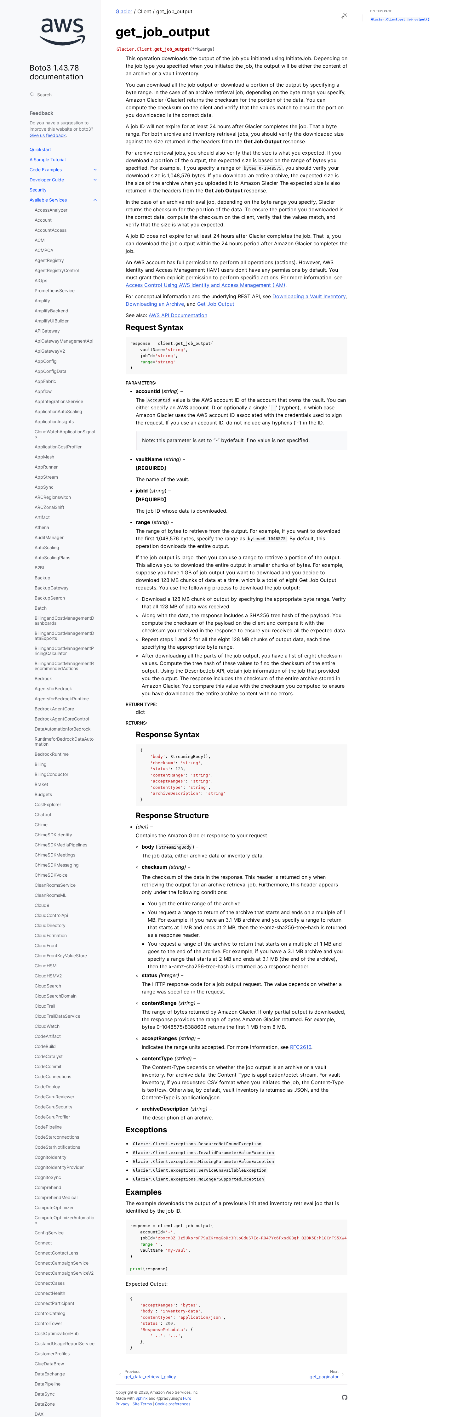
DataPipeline (47, 1383)
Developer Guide (47, 179)
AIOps (41, 280)
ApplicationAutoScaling (58, 411)
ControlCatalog (50, 1313)
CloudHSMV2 (48, 975)
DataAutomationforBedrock (63, 728)
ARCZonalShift (49, 507)
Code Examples (46, 169)
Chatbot (43, 814)
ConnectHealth (50, 1293)
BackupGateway (52, 587)
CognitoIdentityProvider (59, 1167)
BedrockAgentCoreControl (62, 718)
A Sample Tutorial (48, 159)
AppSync (44, 487)
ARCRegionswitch (53, 497)
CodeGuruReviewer (54, 1096)
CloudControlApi (51, 915)
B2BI (39, 567)
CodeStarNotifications (57, 1147)
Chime (41, 824)
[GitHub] (344, 1398)
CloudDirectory (50, 925)
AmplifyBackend (51, 310)
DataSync (45, 1394)
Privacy (122, 1404)
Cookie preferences (172, 1404)
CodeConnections (53, 1076)
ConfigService (49, 1232)
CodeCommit (48, 1066)
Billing (41, 764)
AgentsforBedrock (53, 688)
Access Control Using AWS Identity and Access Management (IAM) (205, 285)
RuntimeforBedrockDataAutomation (64, 741)
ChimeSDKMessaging (57, 865)
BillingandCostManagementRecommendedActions (64, 666)
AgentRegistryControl (57, 270)
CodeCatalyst (49, 1056)
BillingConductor (51, 774)
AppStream (46, 477)
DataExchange (50, 1373)
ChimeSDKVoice (51, 875)
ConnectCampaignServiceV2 (64, 1273)
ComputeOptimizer (54, 1207)
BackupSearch (50, 597)
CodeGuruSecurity (53, 1106)
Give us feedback (48, 135)
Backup (42, 577)
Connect (43, 1242)
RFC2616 (300, 1047)
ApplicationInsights (54, 421)
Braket (41, 784)
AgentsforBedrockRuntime (62, 698)
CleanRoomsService (55, 885)
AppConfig (46, 361)
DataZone (45, 1404)
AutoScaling (47, 547)
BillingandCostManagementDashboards (64, 620)
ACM (39, 240)
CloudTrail (45, 1006)
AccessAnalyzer (51, 210)
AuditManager (49, 537)
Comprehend (48, 1187)
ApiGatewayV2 (50, 351)
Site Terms (142, 1404)
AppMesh (44, 456)
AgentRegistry (49, 260)
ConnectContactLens (56, 1252)
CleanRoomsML (50, 895)
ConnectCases (50, 1283)
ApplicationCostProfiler (58, 446)
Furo (187, 1398)
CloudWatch (47, 1026)
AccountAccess (50, 230)
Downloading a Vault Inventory (309, 296)
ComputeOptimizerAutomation (64, 1220)
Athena (42, 527)
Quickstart (40, 149)
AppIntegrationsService (59, 401)
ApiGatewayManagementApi (64, 341)
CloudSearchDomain (56, 996)
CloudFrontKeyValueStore (61, 955)
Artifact (42, 517)
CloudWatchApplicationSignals (65, 434)
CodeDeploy (47, 1086)
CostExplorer (48, 804)
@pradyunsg (168, 1398)
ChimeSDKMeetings (55, 854)
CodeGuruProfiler (52, 1116)
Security (38, 189)
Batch (41, 608)
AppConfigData (50, 371)
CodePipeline (48, 1127)
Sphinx (141, 1398)
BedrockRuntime (52, 754)
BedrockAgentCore (54, 708)
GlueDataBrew (49, 1363)
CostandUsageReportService (64, 1343)
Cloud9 (42, 905)
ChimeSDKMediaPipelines (61, 844)
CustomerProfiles (52, 1353)
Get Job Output (215, 304)
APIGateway (47, 330)
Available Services (48, 199)
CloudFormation (51, 935)
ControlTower (48, 1323)
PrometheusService (55, 290)
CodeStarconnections (57, 1137)
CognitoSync (48, 1177)
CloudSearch (48, 985)
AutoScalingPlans (52, 557)
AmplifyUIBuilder (52, 320)
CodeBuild (45, 1046)
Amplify (42, 300)
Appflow (43, 391)
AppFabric (45, 381)
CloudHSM (45, 965)
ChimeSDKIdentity (53, 834)
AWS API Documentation (178, 315)
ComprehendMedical (56, 1197)
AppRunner (46, 466)
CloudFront (46, 945)
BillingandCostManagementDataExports (64, 635)
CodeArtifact (48, 1036)
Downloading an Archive (155, 304)
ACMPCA (44, 250)
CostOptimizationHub (57, 1333)
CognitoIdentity (50, 1157)
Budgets (43, 794)
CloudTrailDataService (57, 1016)
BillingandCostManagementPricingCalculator (64, 651)
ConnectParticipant (54, 1303)
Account (43, 220)
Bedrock (43, 678)
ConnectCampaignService (62, 1263)
